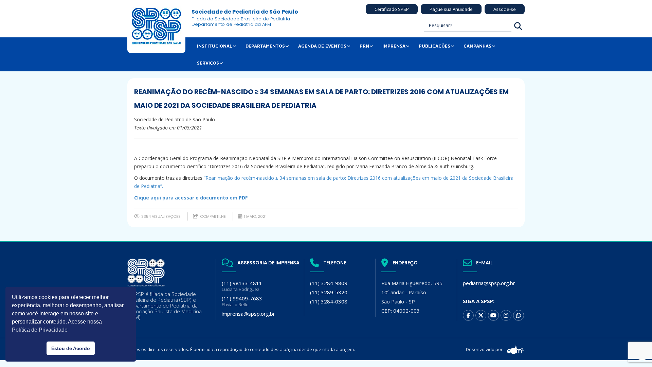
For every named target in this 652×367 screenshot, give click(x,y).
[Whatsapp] (518, 315)
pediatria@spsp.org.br (489, 283)
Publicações (434, 46)
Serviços (208, 63)
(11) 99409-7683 (242, 301)
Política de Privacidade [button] (40, 330)
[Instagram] (506, 315)
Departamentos (265, 46)
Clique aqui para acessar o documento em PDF (191, 197)
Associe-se (504, 9)
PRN (364, 46)
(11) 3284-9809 (328, 283)
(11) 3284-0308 (328, 301)
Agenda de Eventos (322, 46)
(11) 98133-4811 (242, 286)
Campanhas (477, 46)
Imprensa (393, 46)
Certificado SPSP (392, 9)
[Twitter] (480, 315)
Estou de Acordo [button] (70, 348)
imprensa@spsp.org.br (248, 313)
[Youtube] (493, 315)
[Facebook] (468, 315)
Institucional (214, 46)
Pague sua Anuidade (451, 9)
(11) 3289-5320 (328, 292)
